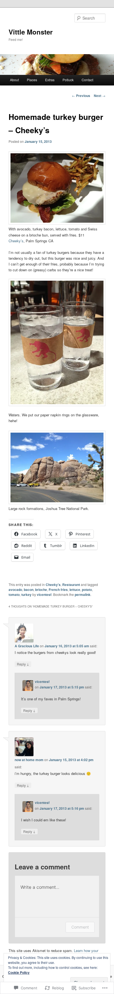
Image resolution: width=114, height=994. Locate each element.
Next (99, 95)
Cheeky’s (16, 240)
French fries (58, 589)
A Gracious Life (27, 645)
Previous (81, 95)
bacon (28, 589)
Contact (87, 79)
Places (32, 79)
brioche (41, 589)
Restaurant (71, 584)
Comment (80, 927)
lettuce (74, 589)
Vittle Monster (31, 31)
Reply (23, 663)
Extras (50, 79)
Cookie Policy (19, 972)
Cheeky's (53, 584)
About (14, 79)
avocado (15, 589)
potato (87, 589)
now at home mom (29, 759)
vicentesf (44, 594)
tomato (14, 594)
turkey (26, 594)
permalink (82, 594)
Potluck (68, 79)
